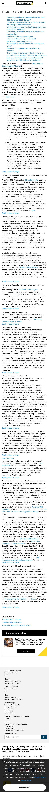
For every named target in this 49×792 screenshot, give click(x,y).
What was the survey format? (19, 41)
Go (44, 737)
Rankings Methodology (12, 622)
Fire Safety (21, 599)
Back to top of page (10, 172)
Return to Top (8, 458)
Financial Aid (10, 599)
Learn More (26, 651)
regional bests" (19, 544)
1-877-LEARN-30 (10, 673)
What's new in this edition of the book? (23, 60)
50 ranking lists (31, 180)
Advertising (8, 711)
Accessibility (9, 726)
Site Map (25, 751)
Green (33, 599)
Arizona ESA (9, 718)
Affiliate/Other (9, 713)
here (33, 211)
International (9, 709)
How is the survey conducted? (20, 37)
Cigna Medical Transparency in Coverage (14, 729)
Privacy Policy (40, 777)
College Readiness (11, 707)
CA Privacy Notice (24, 747)
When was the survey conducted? (21, 39)
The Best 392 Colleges (28, 267)
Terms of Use (26, 780)
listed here (10, 97)
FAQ (6, 675)
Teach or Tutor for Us (12, 705)
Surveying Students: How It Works (16, 625)
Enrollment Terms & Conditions (15, 724)
